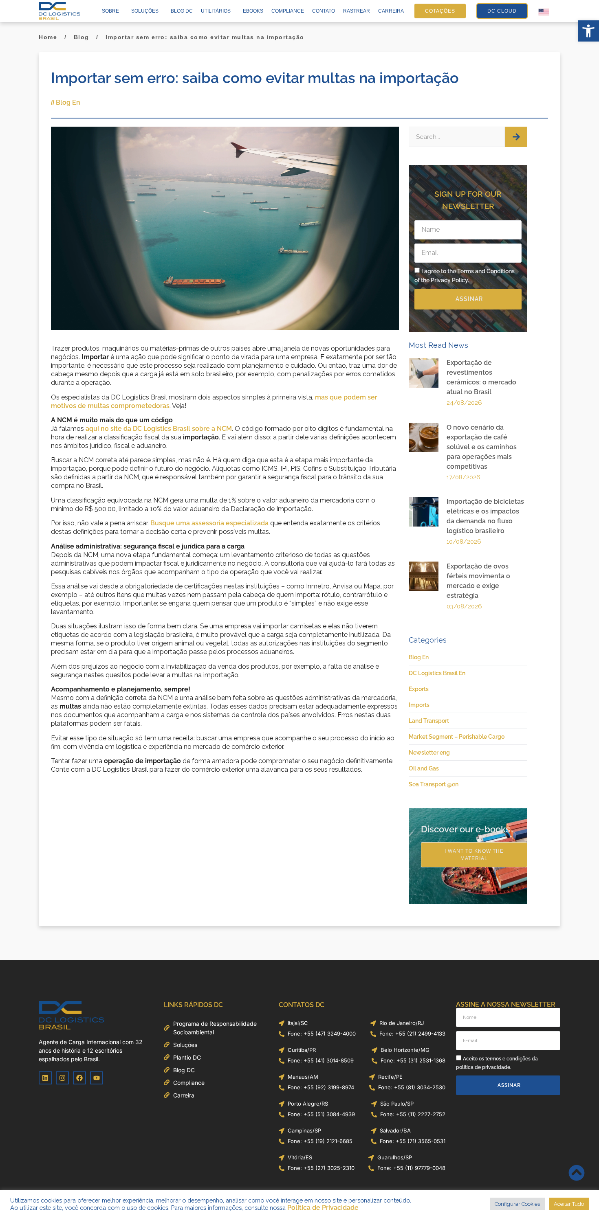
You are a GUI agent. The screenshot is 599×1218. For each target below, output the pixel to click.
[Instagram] (62, 1077)
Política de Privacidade (323, 1207)
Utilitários (216, 11)
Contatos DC (301, 1005)
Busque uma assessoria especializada (209, 523)
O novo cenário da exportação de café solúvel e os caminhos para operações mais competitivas (482, 447)
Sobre (110, 11)
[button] (588, 31)
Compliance (287, 11)
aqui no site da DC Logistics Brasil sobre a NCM (159, 428)
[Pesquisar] (516, 137)
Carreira (391, 11)
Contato (323, 11)
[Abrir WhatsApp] (578, 1197)
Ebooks (253, 11)
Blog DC (182, 11)
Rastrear (356, 11)
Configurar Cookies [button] (517, 1204)
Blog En (68, 102)
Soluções (145, 11)
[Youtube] (96, 1077)
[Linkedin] (45, 1077)
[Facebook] (79, 1077)
